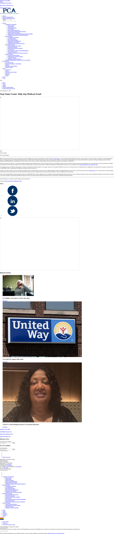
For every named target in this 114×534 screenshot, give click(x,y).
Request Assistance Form (5, 7)
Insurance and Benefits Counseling (15, 48)
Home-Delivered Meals (13, 39)
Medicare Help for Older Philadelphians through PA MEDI (20, 33)
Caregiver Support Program (13, 55)
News (4, 76)
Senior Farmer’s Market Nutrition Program (17, 31)
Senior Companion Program (14, 30)
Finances (12, 181)
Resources (7, 74)
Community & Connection (10, 24)
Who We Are (8, 69)
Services (4, 23)
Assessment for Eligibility (13, 37)
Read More (5, 300)
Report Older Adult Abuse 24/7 (6, 5)
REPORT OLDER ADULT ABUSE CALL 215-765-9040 (17, 60)
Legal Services (11, 49)
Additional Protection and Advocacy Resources (18, 53)
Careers (6, 75)
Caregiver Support (9, 54)
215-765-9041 (18, 466)
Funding (7, 70)
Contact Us (7, 73)
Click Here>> (57, 158)
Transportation (11, 26)
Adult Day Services (12, 57)
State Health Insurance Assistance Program (89, 164)
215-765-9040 (9, 465)
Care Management (12, 38)
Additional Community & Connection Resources (18, 35)
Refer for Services (9, 67)
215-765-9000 (8, 464)
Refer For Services (6, 457)
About (4, 68)
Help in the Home (9, 36)
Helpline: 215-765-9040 (5, 0)
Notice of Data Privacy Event (9, 18)
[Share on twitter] (12, 215)
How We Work (6, 61)
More (1, 1)
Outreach (7, 64)
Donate (4, 15)
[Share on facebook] (12, 195)
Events (4, 78)
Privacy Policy (6, 521)
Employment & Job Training (14, 32)
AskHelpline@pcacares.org (5, 3)
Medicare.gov (92, 170)
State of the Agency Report (11, 72)
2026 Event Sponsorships (8, 17)
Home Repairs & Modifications (14, 41)
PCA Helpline (11, 29)
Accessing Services (9, 62)
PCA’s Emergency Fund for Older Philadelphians (18, 50)
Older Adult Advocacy (12, 51)
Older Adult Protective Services (14, 45)
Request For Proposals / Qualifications (13, 63)
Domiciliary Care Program (13, 42)
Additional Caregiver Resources (14, 59)
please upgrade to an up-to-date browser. (56, 533)
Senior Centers (11, 25)
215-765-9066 (5, 467)
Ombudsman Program (12, 47)
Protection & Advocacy (10, 44)
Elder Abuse (7, 181)
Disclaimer (5, 523)
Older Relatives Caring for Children (15, 56)
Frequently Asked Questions (11, 66)
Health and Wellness (12, 28)
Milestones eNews (18, 181)
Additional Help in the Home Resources (16, 43)
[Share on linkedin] (12, 205)
